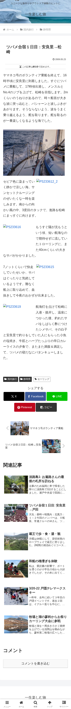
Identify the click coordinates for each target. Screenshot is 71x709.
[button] (46, 407)
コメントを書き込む (35, 663)
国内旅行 (12, 379)
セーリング (43, 379)
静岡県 (27, 379)
